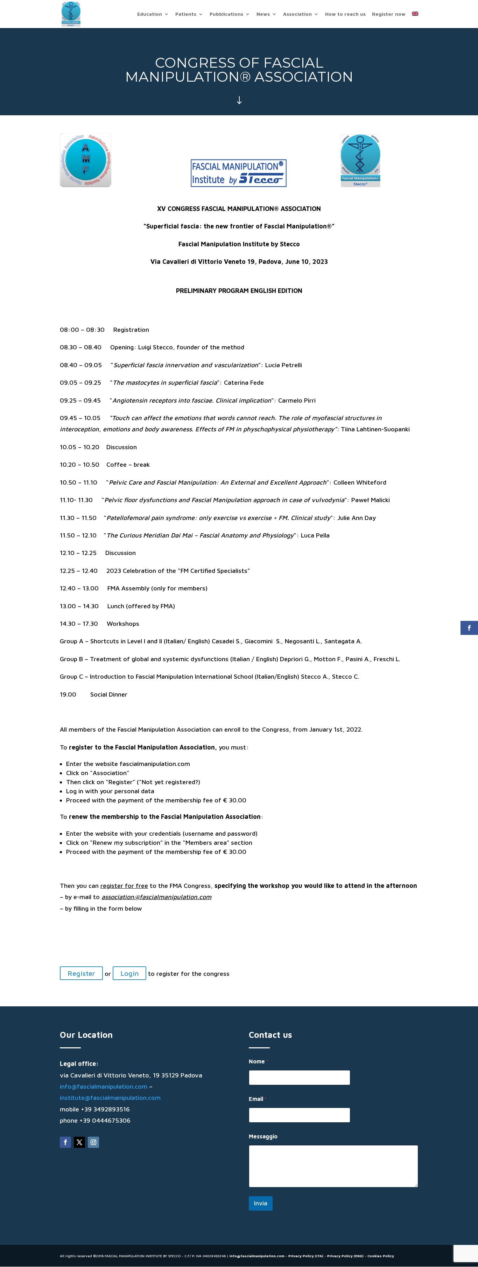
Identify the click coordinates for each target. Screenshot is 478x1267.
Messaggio (263, 1136)
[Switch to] (415, 20)
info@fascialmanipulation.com (103, 1086)
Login (129, 973)
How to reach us (345, 14)
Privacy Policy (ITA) (305, 1256)
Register (81, 973)
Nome (259, 1061)
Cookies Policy (380, 1256)
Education (149, 14)
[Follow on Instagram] (93, 1142)
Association (297, 14)
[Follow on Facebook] (65, 1142)
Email (258, 1099)
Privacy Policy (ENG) (345, 1256)
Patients (185, 14)
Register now (389, 14)
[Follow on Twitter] (79, 1142)
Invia (260, 1203)
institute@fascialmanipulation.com (110, 1097)
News (263, 14)
